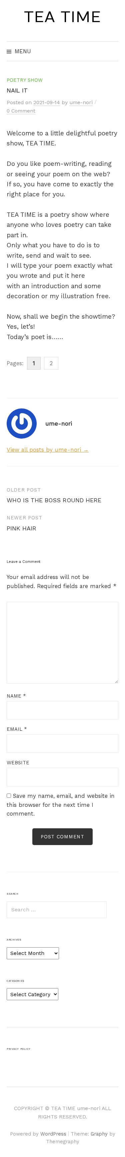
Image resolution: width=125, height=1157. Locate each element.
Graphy (99, 1134)
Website (18, 763)
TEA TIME (62, 17)
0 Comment (21, 111)
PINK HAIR (21, 528)
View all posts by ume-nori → (48, 449)
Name (16, 696)
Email (17, 729)
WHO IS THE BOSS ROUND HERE (54, 500)
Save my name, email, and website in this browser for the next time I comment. (61, 804)
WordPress (53, 1134)
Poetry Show (25, 80)
